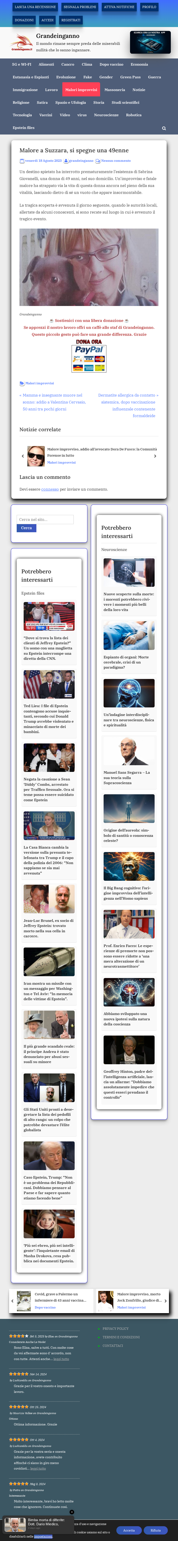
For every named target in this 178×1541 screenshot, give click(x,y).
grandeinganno (81, 160)
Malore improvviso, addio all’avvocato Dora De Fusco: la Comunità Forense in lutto (102, 452)
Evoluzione (66, 76)
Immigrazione (25, 89)
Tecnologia (22, 114)
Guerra (154, 76)
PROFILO (149, 7)
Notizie (139, 89)
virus (82, 114)
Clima (87, 64)
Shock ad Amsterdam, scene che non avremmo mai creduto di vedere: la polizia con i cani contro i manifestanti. (141, 1297)
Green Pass (130, 76)
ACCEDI (47, 20)
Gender (106, 76)
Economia (139, 64)
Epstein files (24, 127)
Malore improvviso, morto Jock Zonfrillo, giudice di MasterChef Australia (57, 1297)
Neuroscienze (106, 114)
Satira (42, 102)
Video (65, 114)
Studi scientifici (125, 102)
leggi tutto (61, 1359)
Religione (21, 102)
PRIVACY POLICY (116, 1328)
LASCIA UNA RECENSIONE (35, 7)
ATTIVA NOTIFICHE (119, 7)
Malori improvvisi (81, 89)
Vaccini (45, 114)
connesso (50, 489)
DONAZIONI (24, 20)
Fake (87, 76)
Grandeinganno (57, 36)
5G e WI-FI (21, 64)
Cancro (67, 64)
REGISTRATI (70, 20)
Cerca (26, 527)
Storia (98, 102)
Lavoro (51, 89)
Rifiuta (156, 1530)
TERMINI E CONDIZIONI (121, 1337)
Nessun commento (116, 160)
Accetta (129, 1530)
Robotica (134, 114)
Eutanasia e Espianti (31, 76)
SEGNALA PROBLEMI (80, 7)
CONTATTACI (113, 1345)
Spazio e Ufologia (70, 102)
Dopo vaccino (111, 64)
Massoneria (115, 89)
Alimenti (46, 64)
